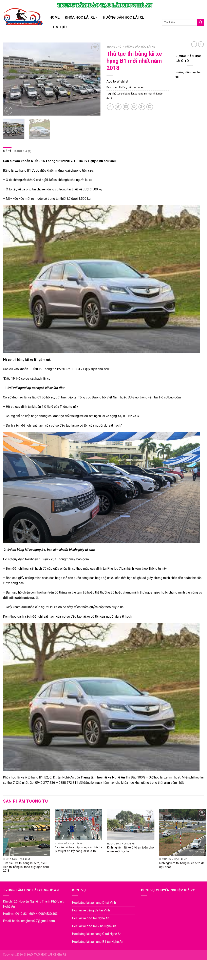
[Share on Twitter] (118, 106)
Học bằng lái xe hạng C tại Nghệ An (96, 934)
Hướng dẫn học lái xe (123, 17)
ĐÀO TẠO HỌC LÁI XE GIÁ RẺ (46, 954)
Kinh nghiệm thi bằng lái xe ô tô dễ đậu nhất (181, 865)
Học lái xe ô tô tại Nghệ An (90, 918)
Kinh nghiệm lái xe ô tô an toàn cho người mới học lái (130, 849)
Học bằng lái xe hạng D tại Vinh (94, 903)
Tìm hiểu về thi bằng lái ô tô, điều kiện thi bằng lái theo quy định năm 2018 (26, 866)
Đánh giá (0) (22, 151)
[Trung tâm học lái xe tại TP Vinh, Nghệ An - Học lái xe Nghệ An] (23, 17)
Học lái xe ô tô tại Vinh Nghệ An (94, 926)
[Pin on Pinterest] (134, 106)
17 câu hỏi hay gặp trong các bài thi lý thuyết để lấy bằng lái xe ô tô (78, 849)
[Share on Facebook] (110, 106)
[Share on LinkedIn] (149, 106)
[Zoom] (8, 111)
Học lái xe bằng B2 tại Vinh (91, 910)
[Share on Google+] (141, 106)
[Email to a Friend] (126, 106)
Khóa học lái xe (80, 17)
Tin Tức (59, 27)
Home (55, 17)
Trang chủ (114, 46)
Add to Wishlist (117, 81)
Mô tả (7, 151)
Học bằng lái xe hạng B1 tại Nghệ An (97, 942)
